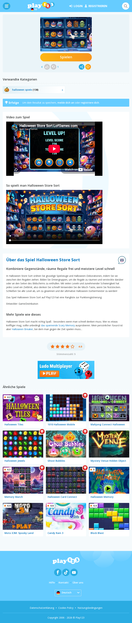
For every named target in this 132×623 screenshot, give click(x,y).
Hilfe (52, 582)
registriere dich (90, 102)
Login (78, 6)
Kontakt (64, 582)
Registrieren (98, 6)
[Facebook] (58, 572)
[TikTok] (66, 572)
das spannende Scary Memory (58, 325)
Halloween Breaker (22, 329)
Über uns (78, 582)
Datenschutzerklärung (42, 607)
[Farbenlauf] (66, 378)
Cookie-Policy (65, 607)
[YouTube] (74, 572)
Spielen (66, 57)
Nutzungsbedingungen (90, 607)
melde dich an (65, 102)
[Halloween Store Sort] (66, 34)
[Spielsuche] (125, 6)
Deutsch (67, 592)
